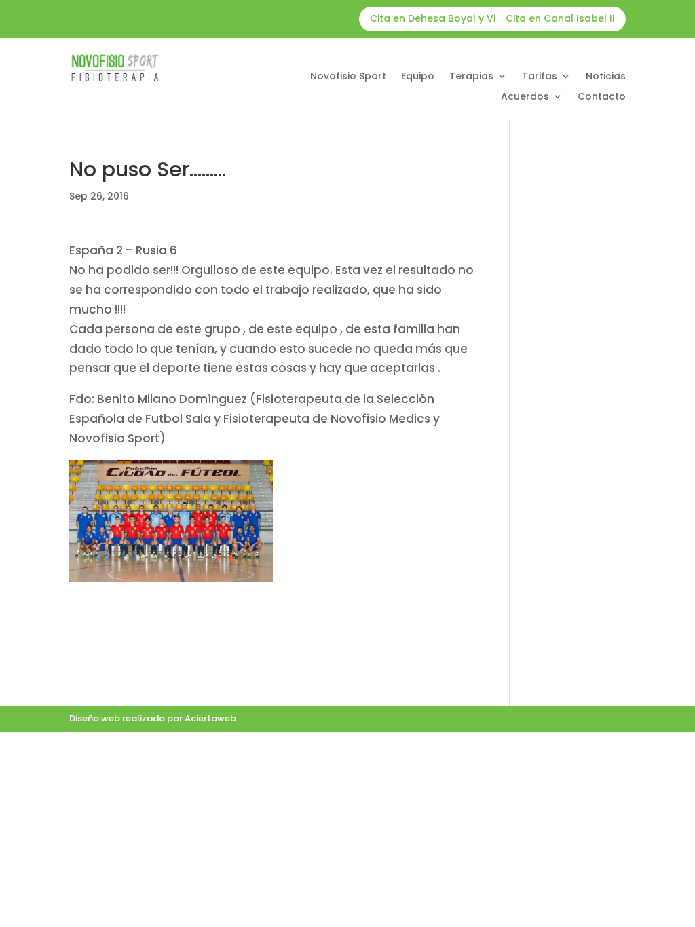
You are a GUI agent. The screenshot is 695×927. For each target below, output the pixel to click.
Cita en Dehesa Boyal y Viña (439, 18)
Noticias (606, 77)
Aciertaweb (210, 718)
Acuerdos (525, 97)
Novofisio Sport (348, 77)
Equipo (417, 77)
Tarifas (539, 77)
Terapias (471, 77)
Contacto (602, 97)
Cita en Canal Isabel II (560, 18)
